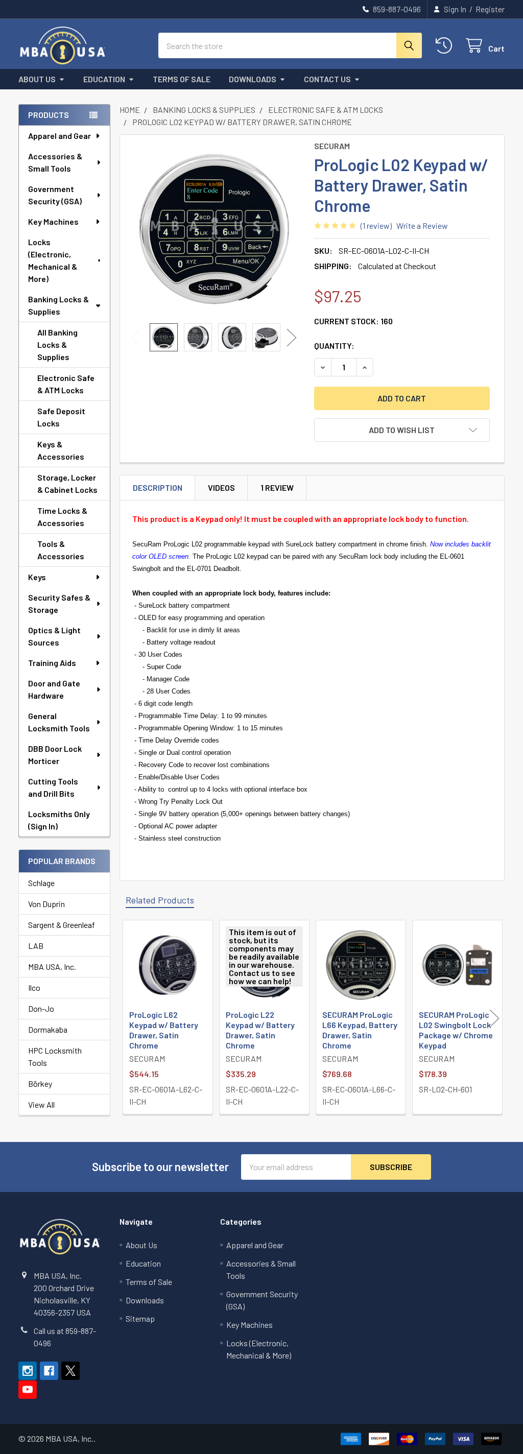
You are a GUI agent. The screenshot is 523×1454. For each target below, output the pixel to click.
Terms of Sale (181, 79)
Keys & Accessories (60, 450)
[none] (214, 229)
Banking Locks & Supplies (58, 305)
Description (157, 487)
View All (41, 1104)
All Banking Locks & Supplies (57, 344)
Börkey (40, 1083)
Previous (136, 337)
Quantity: (334, 345)
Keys (37, 577)
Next (291, 337)
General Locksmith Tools (59, 722)
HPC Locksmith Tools (55, 1056)
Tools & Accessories (60, 550)
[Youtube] (27, 1389)
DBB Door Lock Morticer (55, 755)
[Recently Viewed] (446, 46)
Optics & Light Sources (54, 636)
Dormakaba (47, 1029)
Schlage (41, 883)
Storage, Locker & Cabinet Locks (67, 483)
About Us (37, 79)
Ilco (34, 987)
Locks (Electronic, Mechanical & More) (52, 260)
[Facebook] (49, 1371)
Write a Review (422, 225)
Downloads (252, 79)
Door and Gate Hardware (54, 689)
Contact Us (327, 79)
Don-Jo (41, 1008)
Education (104, 79)
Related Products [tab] (160, 899)
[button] (402, 430)
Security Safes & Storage (59, 603)
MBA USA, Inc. (52, 966)
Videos (221, 487)
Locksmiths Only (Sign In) (59, 820)
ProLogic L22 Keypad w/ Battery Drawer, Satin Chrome (260, 1030)
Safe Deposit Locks (61, 417)
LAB (35, 945)
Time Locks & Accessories (62, 517)
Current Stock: (353, 321)
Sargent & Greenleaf (61, 924)
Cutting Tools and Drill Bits (53, 787)
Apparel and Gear (59, 135)
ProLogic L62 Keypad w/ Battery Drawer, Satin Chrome (163, 1030)
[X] (70, 1371)
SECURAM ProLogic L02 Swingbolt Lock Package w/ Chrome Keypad (456, 1030)
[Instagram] (27, 1371)
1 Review (277, 487)
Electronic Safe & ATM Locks (65, 384)
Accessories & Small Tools (55, 162)
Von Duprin (46, 904)
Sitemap (140, 1318)
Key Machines (53, 221)
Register (490, 9)
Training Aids (52, 663)
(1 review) (376, 225)
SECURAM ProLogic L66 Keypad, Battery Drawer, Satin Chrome (359, 1030)
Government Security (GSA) (55, 195)
